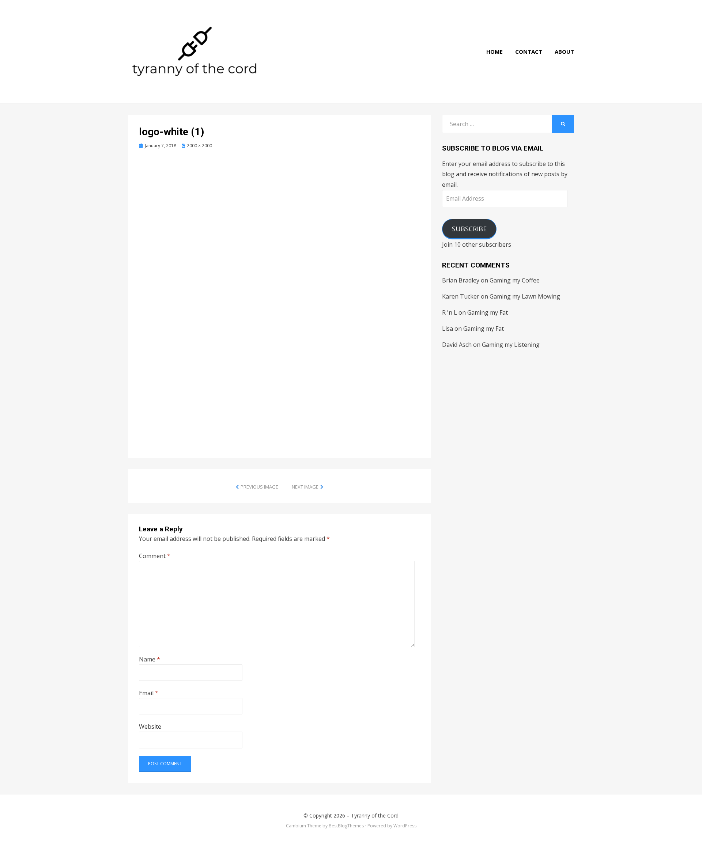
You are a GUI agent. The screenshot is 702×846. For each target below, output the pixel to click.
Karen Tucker (460, 296)
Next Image (305, 486)
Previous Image (259, 486)
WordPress (404, 826)
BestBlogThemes (346, 826)
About (564, 51)
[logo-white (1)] (279, 295)
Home (494, 51)
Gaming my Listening (511, 345)
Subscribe (469, 228)
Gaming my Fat (487, 312)
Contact (528, 51)
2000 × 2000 (199, 146)
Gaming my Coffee (515, 280)
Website (150, 726)
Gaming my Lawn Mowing (525, 296)
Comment (154, 556)
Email (148, 693)
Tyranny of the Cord (375, 815)
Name (149, 659)
